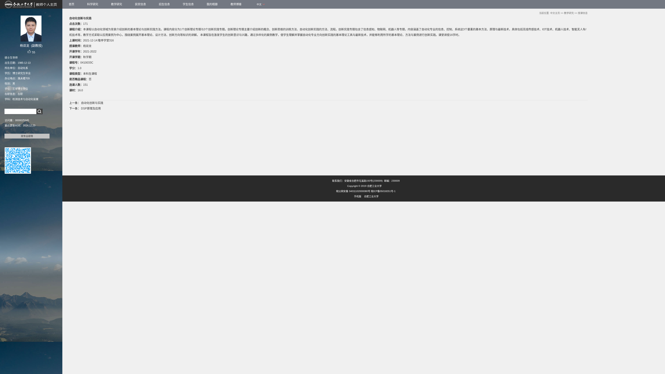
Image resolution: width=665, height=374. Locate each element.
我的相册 (212, 4)
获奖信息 (140, 4)
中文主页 (555, 13)
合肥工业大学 (371, 196)
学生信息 (188, 4)
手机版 (357, 196)
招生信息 (164, 4)
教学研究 (116, 4)
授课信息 (583, 13)
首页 (71, 4)
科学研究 (92, 4)
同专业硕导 (27, 136)
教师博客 (236, 4)
